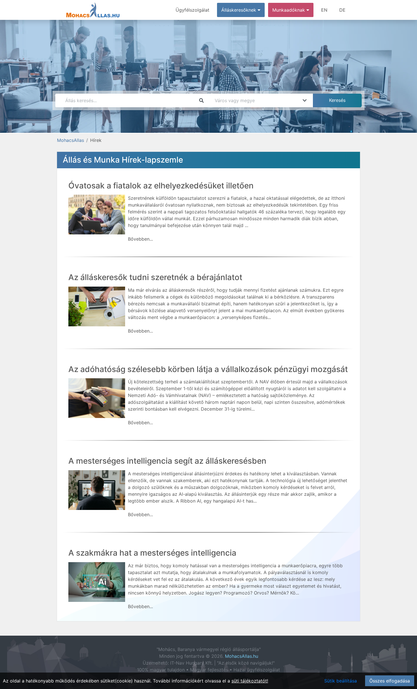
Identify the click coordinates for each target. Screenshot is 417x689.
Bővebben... (140, 239)
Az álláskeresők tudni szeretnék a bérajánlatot (155, 277)
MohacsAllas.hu (241, 656)
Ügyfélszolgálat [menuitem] (192, 10)
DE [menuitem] (342, 10)
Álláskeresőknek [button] (239, 10)
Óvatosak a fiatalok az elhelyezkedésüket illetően (161, 185)
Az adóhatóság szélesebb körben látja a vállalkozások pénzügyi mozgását (208, 369)
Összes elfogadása (389, 681)
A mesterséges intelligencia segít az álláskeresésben (167, 461)
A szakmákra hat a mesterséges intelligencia (152, 553)
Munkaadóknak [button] (289, 10)
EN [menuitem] (324, 10)
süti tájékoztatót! (249, 681)
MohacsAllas (70, 140)
